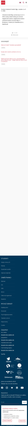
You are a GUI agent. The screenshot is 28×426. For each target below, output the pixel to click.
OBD (2, 288)
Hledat (23, 2)
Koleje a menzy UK (5, 262)
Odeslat (24, 402)
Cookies (3, 325)
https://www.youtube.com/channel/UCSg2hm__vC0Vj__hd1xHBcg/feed (22, 388)
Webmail (3, 281)
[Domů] (3, 3)
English (20, 2)
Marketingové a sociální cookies (11, 417)
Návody (3, 266)
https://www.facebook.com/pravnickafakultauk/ (2, 388)
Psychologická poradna (6, 314)
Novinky (3, 47)
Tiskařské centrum (5, 318)
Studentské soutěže (6, 269)
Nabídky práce (4, 307)
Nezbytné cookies (8, 414)
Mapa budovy (4, 321)
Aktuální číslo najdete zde (7, 335)
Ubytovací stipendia (5, 273)
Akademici (3, 299)
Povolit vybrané (7, 420)
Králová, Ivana (15, 34)
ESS (2, 285)
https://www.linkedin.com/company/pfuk (17, 388)
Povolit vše (22, 420)
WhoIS (2, 292)
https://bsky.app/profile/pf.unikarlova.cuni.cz (12, 388)
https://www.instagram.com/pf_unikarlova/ (7, 388)
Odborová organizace (6, 295)
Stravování (3, 311)
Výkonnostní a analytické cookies (11, 416)
